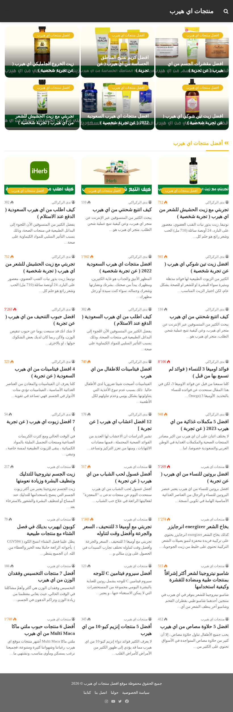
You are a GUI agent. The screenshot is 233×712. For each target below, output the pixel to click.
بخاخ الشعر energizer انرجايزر (198, 526)
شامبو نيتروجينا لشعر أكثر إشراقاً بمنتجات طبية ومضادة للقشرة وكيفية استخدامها (197, 580)
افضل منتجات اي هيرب (202, 35)
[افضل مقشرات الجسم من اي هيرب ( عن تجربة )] (192, 52)
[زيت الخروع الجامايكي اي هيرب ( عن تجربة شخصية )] (42, 52)
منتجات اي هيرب (212, 467)
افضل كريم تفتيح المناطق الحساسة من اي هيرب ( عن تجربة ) (123, 64)
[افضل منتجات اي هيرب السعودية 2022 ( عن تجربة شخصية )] (117, 104)
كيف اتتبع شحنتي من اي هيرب (122, 209)
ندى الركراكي (214, 202)
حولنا (114, 692)
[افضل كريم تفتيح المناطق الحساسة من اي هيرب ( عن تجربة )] (117, 52)
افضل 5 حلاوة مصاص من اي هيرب (194, 626)
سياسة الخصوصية (135, 692)
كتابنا (87, 692)
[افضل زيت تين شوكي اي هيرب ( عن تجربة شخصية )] (192, 104)
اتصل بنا (101, 692)
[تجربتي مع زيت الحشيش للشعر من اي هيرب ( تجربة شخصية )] (42, 104)
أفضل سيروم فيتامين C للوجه (122, 573)
